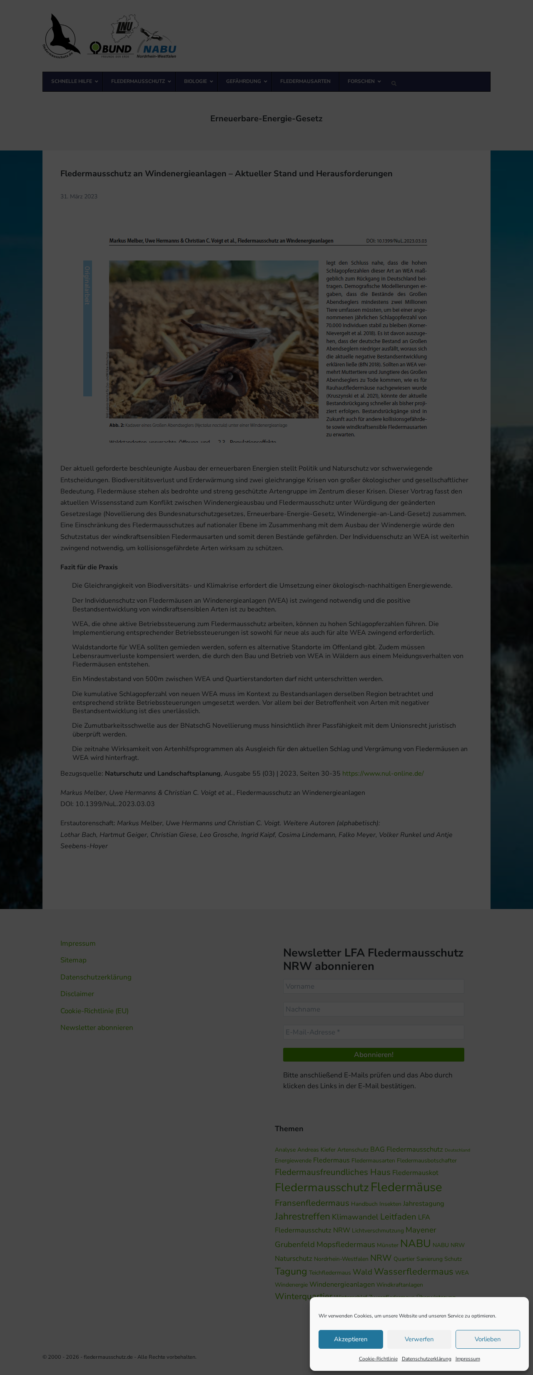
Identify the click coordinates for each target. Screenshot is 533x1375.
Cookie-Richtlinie (378, 1358)
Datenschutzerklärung (426, 1358)
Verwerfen (419, 1339)
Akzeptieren (351, 1339)
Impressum (468, 1358)
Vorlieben (488, 1339)
